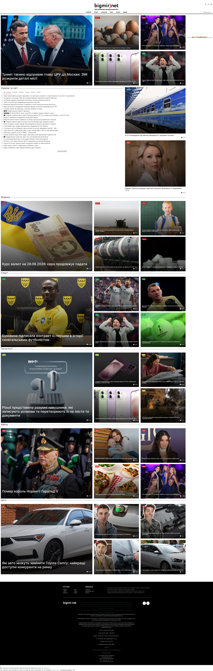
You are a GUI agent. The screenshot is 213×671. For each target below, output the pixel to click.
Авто (111, 12)
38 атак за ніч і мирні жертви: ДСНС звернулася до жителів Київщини (27, 141)
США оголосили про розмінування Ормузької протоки (22, 102)
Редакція (106, 647)
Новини (88, 12)
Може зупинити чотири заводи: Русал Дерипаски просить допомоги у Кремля (30, 124)
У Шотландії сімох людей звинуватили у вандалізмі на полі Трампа (26, 126)
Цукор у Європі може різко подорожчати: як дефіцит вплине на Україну (162, 267)
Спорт (96, 12)
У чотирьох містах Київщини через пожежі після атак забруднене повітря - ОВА (30, 128)
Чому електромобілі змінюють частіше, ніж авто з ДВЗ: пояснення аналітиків (161, 533)
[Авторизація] (211, 4)
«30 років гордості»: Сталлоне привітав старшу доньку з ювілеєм (161, 45)
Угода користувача (106, 652)
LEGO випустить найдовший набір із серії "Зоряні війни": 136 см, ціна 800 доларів (31, 130)
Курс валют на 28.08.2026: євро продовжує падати (44, 264)
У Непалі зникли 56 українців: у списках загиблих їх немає (23, 109)
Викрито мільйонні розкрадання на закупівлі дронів (21, 117)
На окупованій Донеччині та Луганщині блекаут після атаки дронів (26, 139)
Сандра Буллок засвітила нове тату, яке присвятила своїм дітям (26, 137)
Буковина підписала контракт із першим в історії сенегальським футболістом (29, 104)
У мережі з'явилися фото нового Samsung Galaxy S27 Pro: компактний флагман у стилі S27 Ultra (37, 115)
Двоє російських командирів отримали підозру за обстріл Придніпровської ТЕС (30, 106)
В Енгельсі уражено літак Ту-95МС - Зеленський (20, 132)
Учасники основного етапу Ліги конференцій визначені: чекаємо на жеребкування (161, 342)
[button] (40, 83)
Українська (207, 12)
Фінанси (104, 12)
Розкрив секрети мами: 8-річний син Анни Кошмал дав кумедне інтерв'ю (29, 122)
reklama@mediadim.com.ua (106, 660)
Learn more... (56, 670)
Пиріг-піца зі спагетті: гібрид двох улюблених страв (21, 145)
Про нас (87, 592)
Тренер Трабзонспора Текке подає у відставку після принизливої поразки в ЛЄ (163, 80)
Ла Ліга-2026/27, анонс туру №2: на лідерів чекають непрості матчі (29, 113)
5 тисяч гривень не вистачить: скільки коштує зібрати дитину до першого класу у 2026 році (160, 230)
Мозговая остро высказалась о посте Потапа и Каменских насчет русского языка (41, 79)
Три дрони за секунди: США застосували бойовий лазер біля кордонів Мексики (30, 98)
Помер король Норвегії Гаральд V (18, 111)
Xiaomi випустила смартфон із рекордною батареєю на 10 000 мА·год (115, 81)
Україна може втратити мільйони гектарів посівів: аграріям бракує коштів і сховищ (114, 230)
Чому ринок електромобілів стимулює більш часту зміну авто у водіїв (115, 570)
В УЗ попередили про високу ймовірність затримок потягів (149, 135)
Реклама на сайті (89, 591)
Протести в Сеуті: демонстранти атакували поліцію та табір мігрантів (27, 143)
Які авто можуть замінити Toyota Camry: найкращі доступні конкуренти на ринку (43, 565)
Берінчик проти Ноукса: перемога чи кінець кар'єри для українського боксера (30, 119)
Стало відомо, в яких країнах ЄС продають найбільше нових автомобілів (163, 570)
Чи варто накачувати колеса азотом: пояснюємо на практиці (112, 534)
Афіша (125, 12)
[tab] (7, 92)
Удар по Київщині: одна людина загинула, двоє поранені (22, 147)
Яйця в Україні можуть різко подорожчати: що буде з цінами (112, 48)
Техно (118, 12)
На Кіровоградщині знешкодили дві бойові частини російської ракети (27, 100)
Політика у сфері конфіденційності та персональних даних (106, 650)
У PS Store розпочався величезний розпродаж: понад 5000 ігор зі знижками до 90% (160, 418)
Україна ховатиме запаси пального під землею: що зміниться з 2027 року (116, 267)
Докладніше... (46, 668)
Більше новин (62, 151)
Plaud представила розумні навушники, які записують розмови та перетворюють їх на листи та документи (39, 96)
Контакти (87, 589)
